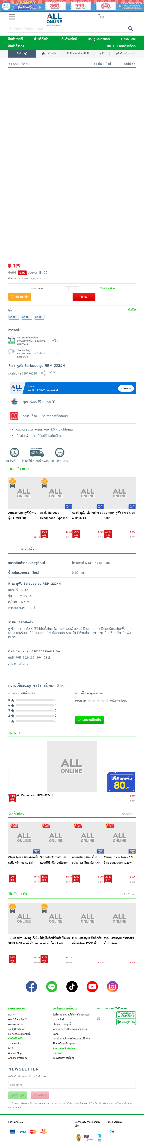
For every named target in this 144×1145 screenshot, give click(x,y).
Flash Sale (128, 39)
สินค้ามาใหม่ (69, 39)
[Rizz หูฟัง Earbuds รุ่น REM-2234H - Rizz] (72, 766)
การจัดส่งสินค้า (15, 1024)
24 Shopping (14, 1043)
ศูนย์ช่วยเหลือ (16, 1008)
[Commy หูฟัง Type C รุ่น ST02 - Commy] (120, 493)
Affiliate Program (17, 1058)
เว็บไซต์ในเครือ (15, 1039)
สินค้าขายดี (15, 39)
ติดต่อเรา (57, 1053)
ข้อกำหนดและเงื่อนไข (65, 1008)
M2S (10, 1048)
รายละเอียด (29, 548)
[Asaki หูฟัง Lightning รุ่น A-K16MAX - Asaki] (88, 493)
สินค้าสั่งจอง (16, 46)
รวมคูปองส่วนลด (99, 39)
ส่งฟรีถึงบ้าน (42, 39)
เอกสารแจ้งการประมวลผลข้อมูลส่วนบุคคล (70, 1031)
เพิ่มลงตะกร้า (21, 297)
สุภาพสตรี (40, 1095)
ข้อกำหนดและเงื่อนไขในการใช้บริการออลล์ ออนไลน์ (71, 1017)
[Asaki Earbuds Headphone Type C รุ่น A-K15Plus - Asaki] (56, 493)
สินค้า (19, 53)
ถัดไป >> (130, 64)
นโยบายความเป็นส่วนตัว (114, 1103)
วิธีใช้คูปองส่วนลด (16, 1029)
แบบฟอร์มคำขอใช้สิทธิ (63, 1058)
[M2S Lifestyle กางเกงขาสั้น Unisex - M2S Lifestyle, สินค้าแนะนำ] (120, 918)
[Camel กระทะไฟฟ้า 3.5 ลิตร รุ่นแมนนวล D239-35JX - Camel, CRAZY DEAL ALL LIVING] (120, 838)
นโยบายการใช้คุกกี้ (62, 1024)
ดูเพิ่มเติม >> (128, 814)
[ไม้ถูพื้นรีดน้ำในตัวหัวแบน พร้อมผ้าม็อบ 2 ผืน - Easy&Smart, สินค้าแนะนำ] (56, 918)
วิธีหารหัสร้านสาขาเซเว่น (19, 1034)
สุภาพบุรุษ (17, 1095)
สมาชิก (11, 1015)
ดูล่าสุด (14, 733)
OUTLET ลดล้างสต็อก (121, 46)
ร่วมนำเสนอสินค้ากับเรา (64, 1048)
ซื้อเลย (84, 297)
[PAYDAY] (72, 5)
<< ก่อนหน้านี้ (102, 64)
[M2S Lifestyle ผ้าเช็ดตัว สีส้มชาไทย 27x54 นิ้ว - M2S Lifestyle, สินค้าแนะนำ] (88, 918)
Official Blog (15, 1053)
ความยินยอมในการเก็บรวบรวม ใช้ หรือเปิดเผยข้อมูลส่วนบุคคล (71, 1041)
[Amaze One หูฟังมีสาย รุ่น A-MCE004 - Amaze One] (24, 493)
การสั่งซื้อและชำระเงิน (18, 1019)
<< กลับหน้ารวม (18, 64)
